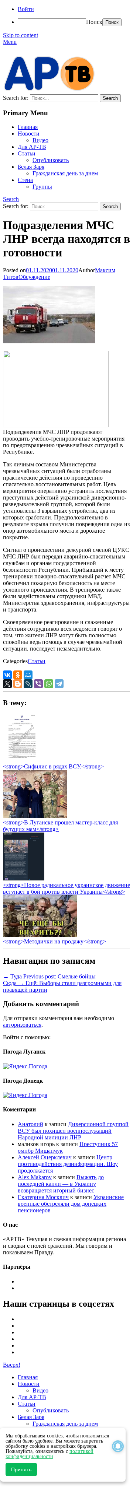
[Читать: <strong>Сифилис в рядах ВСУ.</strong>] (20, 760)
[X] (7, 683)
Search (11, 199)
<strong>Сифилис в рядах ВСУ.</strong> (53, 766)
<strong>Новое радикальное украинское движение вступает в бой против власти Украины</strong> (66, 888)
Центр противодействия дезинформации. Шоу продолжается (68, 1164)
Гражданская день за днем (65, 173)
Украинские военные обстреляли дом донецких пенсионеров (71, 1203)
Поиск (94, 22)
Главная (28, 127)
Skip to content (20, 35)
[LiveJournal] (28, 683)
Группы (42, 186)
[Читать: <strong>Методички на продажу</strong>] (40, 935)
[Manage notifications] (118, 1446)
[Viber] (38, 683)
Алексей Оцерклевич (45, 1157)
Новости (29, 133)
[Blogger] (17, 683)
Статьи (26, 153)
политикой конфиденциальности (49, 1453)
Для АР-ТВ (32, 147)
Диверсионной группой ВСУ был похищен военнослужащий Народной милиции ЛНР (73, 1131)
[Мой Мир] (28, 674)
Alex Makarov (35, 1177)
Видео (40, 140)
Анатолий (30, 1124)
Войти (26, 9)
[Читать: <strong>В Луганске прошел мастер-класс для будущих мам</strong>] (35, 816)
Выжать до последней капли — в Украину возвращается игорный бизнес (61, 1184)
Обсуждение (34, 277)
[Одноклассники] (17, 674)
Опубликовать (51, 160)
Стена (25, 180)
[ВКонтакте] (7, 674)
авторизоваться (22, 1025)
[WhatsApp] (48, 683)
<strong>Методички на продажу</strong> (54, 941)
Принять (21, 1469)
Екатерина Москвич (43, 1197)
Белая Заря (31, 167)
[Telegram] (59, 683)
